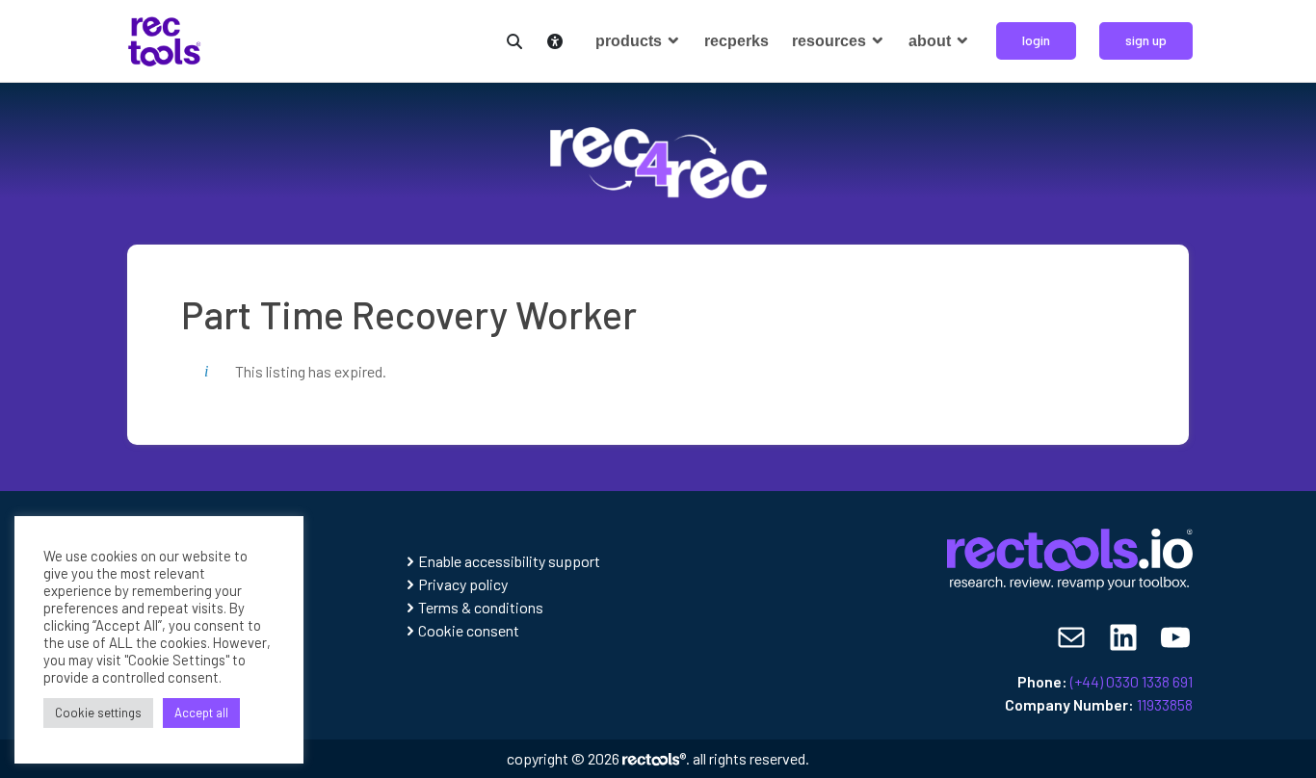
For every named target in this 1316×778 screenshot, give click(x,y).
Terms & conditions (480, 607)
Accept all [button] (201, 712)
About (931, 41)
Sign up (1146, 40)
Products (630, 41)
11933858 (1165, 704)
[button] (511, 39)
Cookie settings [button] (98, 712)
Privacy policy (463, 584)
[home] (164, 39)
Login (1036, 40)
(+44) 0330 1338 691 (1131, 681)
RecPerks (736, 41)
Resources (831, 41)
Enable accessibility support (509, 561)
